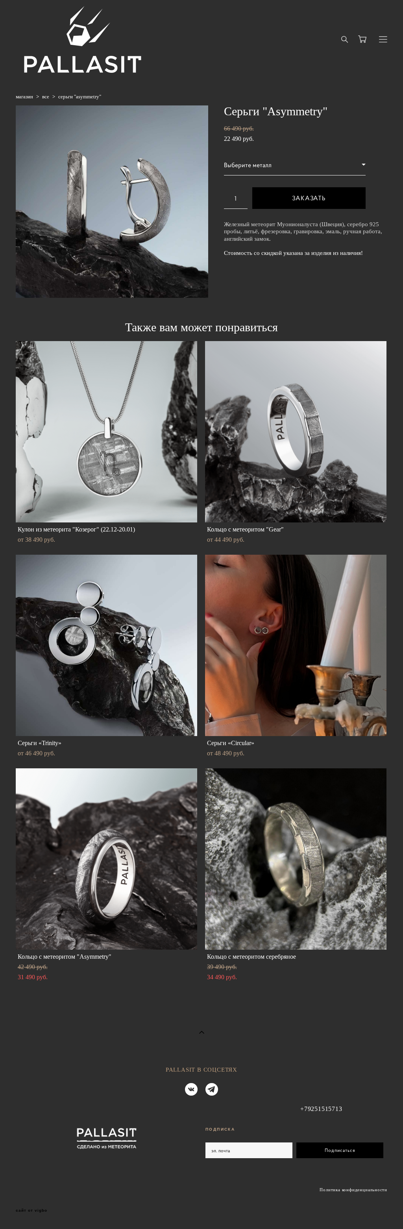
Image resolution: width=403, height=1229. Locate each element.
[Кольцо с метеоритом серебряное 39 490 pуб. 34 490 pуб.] (295, 859)
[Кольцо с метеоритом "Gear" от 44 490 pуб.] (295, 431)
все (45, 97)
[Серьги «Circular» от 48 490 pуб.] (295, 645)
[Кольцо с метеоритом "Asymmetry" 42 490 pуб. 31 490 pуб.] (106, 859)
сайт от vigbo (31, 1210)
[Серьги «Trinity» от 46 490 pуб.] (106, 645)
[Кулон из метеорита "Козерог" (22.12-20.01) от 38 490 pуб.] (106, 431)
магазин (24, 97)
